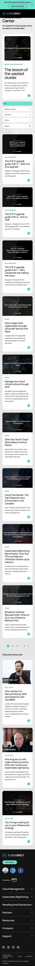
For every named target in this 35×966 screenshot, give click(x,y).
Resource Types (10, 109)
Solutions (7, 114)
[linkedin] (13, 947)
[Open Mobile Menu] (31, 13)
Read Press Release (17, 6)
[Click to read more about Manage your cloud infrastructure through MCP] (17, 382)
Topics (6, 120)
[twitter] (18, 947)
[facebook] (3, 947)
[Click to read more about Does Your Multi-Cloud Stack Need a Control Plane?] (17, 439)
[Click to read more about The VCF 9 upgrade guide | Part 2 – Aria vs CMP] (17, 212)
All (5, 103)
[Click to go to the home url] (11, 13)
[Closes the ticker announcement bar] (32, 5)
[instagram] (8, 947)
